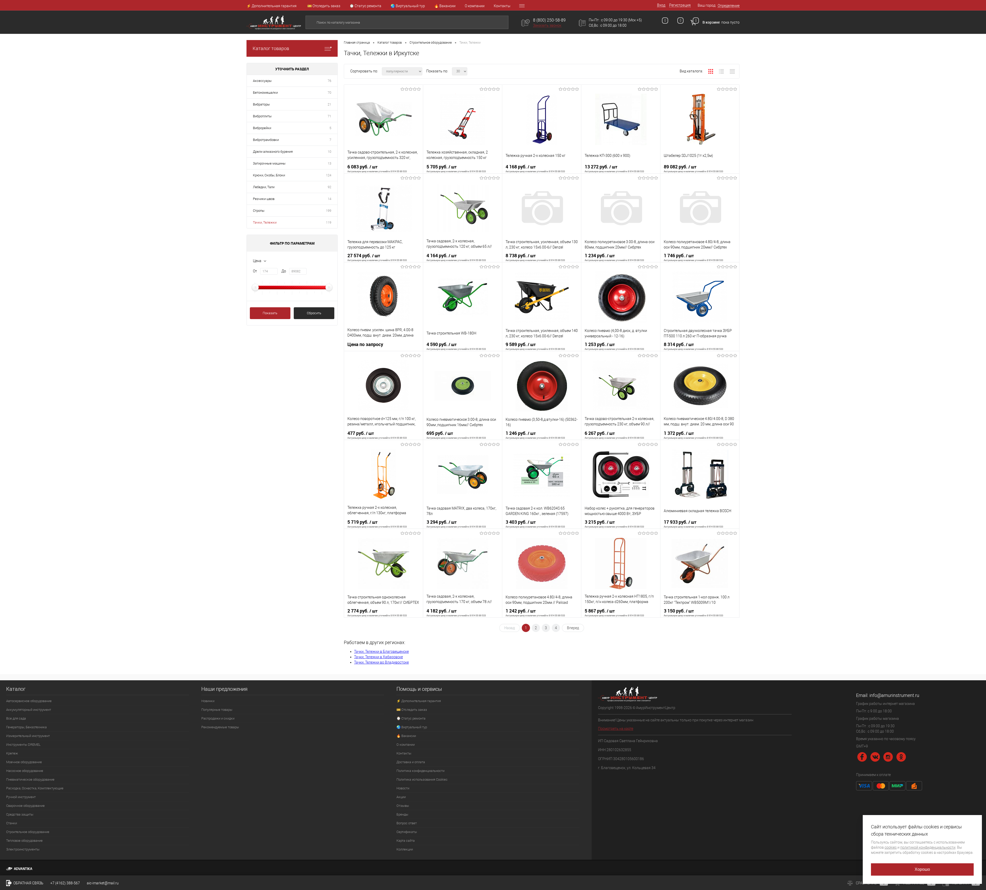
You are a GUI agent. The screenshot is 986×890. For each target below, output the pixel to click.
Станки (11, 823)
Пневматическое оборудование (30, 779)
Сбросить (314, 313)
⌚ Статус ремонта (365, 6)
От (255, 271)
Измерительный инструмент (28, 736)
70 (329, 92)
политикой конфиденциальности (927, 847)
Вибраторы (261, 104)
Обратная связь (28, 883)
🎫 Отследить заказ (323, 6)
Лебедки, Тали (263, 187)
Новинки (207, 701)
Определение (729, 6)
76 (329, 81)
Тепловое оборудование (24, 841)
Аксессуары (262, 81)
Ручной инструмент (21, 797)
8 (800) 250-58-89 (549, 20)
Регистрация (680, 5)
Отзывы (402, 806)
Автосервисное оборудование (29, 701)
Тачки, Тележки (265, 222)
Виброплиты (262, 116)
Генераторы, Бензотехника (26, 727)
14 (329, 199)
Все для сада (16, 718)
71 (329, 116)
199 (328, 211)
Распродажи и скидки (217, 718)
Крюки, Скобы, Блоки (269, 175)
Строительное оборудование (27, 832)
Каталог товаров (271, 48)
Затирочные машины (269, 163)
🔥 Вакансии (445, 6)
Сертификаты (406, 832)
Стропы (258, 211)
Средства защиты (19, 814)
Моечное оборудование (24, 762)
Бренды (402, 814)
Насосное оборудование (24, 771)
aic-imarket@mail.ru (103, 883)
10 (329, 152)
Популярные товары (216, 710)
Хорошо (922, 869)
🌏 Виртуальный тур (408, 6)
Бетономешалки (265, 92)
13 (329, 163)
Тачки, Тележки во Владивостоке (381, 662)
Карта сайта (405, 841)
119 (328, 222)
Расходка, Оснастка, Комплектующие (34, 788)
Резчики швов (263, 199)
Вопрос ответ (406, 823)
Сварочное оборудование (25, 806)
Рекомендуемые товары (220, 727)
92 (329, 187)
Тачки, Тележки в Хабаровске (378, 657)
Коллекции (404, 849)
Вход (661, 5)
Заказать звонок (547, 25)
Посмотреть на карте (615, 728)
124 (328, 175)
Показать (270, 313)
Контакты (502, 6)
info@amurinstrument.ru (894, 695)
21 (329, 104)
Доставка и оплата (410, 762)
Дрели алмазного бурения (273, 152)
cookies (891, 847)
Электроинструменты (23, 849)
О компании (475, 6)
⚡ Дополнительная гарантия (271, 6)
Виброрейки (262, 128)
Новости (402, 788)
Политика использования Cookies (422, 779)
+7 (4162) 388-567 (65, 883)
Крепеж (12, 753)
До (283, 271)
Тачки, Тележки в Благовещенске (381, 651)
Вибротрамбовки (266, 140)
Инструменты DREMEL (23, 745)
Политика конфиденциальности (420, 771)
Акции (401, 797)
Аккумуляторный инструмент (28, 710)
